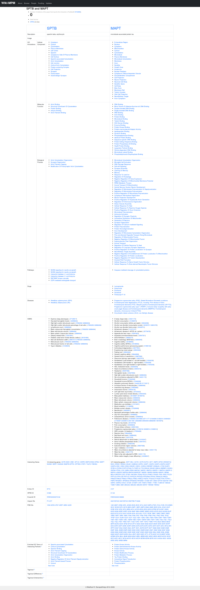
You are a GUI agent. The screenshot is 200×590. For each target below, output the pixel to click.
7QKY (153, 519)
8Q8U (134, 530)
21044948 (153, 419)
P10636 (137, 501)
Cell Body (117, 86)
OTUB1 (128, 474)
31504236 (150, 360)
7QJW (121, 517)
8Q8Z (155, 530)
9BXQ (155, 536)
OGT (123, 474)
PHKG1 (150, 474)
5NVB (156, 507)
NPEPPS (118, 474)
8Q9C (125, 532)
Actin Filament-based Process (61, 561)
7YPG (155, 522)
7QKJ (116, 519)
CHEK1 (138, 466)
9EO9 (125, 538)
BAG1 (113, 464)
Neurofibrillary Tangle (121, 96)
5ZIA (120, 509)
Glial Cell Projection (121, 94)
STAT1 (83, 464)
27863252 (79, 323)
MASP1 (161, 472)
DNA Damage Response (122, 164)
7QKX (148, 519)
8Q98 (168, 530)
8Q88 (154, 528)
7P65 (129, 515)
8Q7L (137, 528)
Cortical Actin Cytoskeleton (60, 65)
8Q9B (121, 532)
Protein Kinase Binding (122, 127)
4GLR (145, 505)
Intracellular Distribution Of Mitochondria (127, 218)
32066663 (133, 414)
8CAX (121, 524)
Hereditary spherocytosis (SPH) (61, 300)
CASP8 (113, 466)
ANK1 (72, 462)
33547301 (142, 335)
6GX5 (112, 511)
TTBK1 (155, 483)
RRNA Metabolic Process (122, 183)
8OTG (150, 526)
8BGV (168, 522)
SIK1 (151, 481)
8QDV (126, 534)
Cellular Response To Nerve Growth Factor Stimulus (131, 262)
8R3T (134, 534)
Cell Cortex (54, 50)
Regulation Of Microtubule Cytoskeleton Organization (132, 233)
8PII (170, 526)
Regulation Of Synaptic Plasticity (125, 216)
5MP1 (134, 507)
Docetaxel (117, 292)
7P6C (154, 515)
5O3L (160, 507)
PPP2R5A (146, 476)
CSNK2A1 (156, 466)
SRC (170, 481)
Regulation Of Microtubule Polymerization (128, 191)
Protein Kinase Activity (122, 544)
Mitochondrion (119, 48)
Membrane (117, 61)
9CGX (164, 536)
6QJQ (113, 513)
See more (51, 565)
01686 (49, 493)
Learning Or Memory (121, 170)
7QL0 (161, 519)
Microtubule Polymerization (123, 212)
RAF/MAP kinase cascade (60, 278)
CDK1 (118, 466)
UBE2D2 (127, 485)
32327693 (131, 373)
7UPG (146, 522)
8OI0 (112, 526)
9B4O (134, 536)
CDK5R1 (132, 466)
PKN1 (165, 474)
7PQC (167, 515)
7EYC (145, 513)
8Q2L (129, 528)
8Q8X (147, 530)
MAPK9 (131, 472)
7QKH (169, 517)
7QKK (121, 519)
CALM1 (128, 464)
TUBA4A (167, 483)
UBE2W (139, 485)
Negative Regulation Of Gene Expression (128, 179)
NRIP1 (55, 464)
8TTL (146, 534)
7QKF (160, 517)
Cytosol (53, 44)
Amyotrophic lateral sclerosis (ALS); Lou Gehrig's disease (133, 313)
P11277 (49, 501)
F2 (133, 468)
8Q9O (113, 534)
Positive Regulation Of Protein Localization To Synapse (133, 249)
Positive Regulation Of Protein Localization (128, 256)
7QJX (126, 517)
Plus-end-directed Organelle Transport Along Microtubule (133, 235)
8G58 (146, 524)
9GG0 (160, 538)
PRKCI (135, 478)
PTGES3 (152, 478)
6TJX (121, 513)
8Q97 (164, 530)
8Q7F (133, 528)
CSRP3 (82, 462)
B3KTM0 (132, 501)
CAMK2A (134, 464)
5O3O (164, 507)
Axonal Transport (120, 243)
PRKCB (113, 478)
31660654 (132, 419)
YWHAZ (156, 485)
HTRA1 (118, 470)
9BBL (138, 536)
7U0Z (133, 522)
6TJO (117, 513)
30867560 (138, 356)
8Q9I (150, 532)
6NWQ (147, 511)
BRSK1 (117, 464)
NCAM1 (49, 464)
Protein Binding (56, 108)
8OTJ (162, 526)
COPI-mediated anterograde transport (63, 280)
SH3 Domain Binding (121, 123)
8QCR (122, 534)
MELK (113, 474)
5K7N (125, 507)
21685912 (154, 429)
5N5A (147, 507)
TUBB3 (117, 485)
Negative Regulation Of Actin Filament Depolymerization (69, 559)
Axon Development (120, 231)
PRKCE (124, 478)
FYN (142, 468)
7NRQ (168, 513)
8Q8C (159, 528)
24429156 (138, 383)
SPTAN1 (78, 464)
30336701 (147, 325)
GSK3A (146, 468)
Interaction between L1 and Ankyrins (63, 274)
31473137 (132, 329)
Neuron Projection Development (125, 197)
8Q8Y (151, 530)
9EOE (129, 538)
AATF (128, 462)
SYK (139, 483)
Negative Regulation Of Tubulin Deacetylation (129, 258)
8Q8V (138, 530)
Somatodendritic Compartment (124, 75)
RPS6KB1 (140, 481)
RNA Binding (118, 112)
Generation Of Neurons (122, 220)
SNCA (155, 481)
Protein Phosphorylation (122, 561)
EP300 (129, 468)
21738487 (117, 421)
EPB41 (97, 462)
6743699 (78, 12)
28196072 (141, 396)
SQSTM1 (165, 481)
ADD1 (68, 462)
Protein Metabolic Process (123, 555)
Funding (41, 3)
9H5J (116, 540)
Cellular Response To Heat (123, 206)
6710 (48, 489)
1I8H (112, 505)
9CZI (112, 538)
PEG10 (145, 474)
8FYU (134, 524)
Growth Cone (118, 67)
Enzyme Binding (119, 125)
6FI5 (158, 509)
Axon (116, 63)
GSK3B (152, 468)
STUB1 (129, 483)
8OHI (163, 524)
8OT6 (138, 526)
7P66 (133, 515)
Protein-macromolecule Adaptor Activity (127, 129)
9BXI (146, 536)
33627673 (140, 358)
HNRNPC (163, 468)
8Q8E (167, 528)
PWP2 (113, 481)
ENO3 (92, 462)
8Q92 (159, 530)
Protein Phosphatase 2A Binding (125, 144)
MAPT (116, 28)
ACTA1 (136, 462)
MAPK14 (114, 472)
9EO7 (120, 538)
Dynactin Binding (120, 133)
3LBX (70, 505)
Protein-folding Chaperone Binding (125, 142)
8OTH (154, 526)
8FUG (130, 524)
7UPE (137, 522)
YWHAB (150, 485)
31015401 (135, 404)
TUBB (113, 485)
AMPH (156, 462)
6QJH (160, 511)
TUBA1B (161, 483)
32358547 (145, 456)
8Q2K (125, 528)
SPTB (52, 28)
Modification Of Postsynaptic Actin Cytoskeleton (67, 166)
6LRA (129, 511)
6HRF (125, 511)
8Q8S (129, 530)
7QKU (134, 519)
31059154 (140, 429)
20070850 (139, 419)
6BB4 (128, 509)
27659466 (137, 431)
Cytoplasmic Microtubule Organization (127, 195)
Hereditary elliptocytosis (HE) (60, 302)
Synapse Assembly (120, 168)
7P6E (162, 515)
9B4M (125, 536)
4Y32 (158, 505)
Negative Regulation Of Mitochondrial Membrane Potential (133, 181)
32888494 (86, 323)
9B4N (130, 536)
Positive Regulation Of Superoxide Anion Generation (131, 199)
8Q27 (117, 528)
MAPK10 (150, 470)
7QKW (143, 519)
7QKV (139, 519)
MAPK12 (162, 470)
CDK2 (122, 466)
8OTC (146, 526)
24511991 (131, 421)
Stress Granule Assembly (123, 204)
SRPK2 (118, 483)
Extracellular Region (121, 42)
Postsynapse (55, 73)
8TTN (150, 534)
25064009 (145, 421)
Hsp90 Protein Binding (121, 146)
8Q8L (116, 530)
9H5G (112, 540)
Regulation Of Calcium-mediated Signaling (128, 224)
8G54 (138, 524)
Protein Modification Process (124, 553)
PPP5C (152, 476)
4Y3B (162, 505)
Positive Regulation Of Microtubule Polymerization (131, 193)
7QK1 (139, 517)
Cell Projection (55, 69)
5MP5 (143, 507)
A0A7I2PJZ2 (115, 501)
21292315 (160, 419)
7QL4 (116, 522)
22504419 (137, 369)
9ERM (143, 538)
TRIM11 (149, 483)
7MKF (154, 513)
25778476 (147, 331)
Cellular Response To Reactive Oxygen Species (130, 208)
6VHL (133, 513)
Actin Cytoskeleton (57, 61)
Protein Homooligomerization (124, 229)
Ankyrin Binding (56, 110)
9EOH (138, 538)
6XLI (140, 513)
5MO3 (130, 507)
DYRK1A (114, 468)
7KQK (149, 513)
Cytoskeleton (55, 46)
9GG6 (169, 538)
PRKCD (118, 478)
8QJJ (130, 534)
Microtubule (118, 55)
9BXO (151, 536)
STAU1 (124, 483)
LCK (122, 470)
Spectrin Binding (56, 548)
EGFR (124, 468)
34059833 (74, 321)
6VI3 (137, 513)
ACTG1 (146, 462)
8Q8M (121, 530)
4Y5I (166, 505)
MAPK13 (169, 470)
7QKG (165, 517)
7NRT (117, 515)
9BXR (160, 536)
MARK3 (150, 472)
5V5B (112, 509)
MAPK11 (156, 470)
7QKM (130, 519)
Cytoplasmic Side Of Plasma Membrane (64, 55)
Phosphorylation (119, 563)
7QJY (130, 517)
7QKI (112, 519)
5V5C (117, 509)
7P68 (141, 515)
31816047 (142, 439)
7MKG (158, 513)
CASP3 (157, 464)
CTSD (162, 466)
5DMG (170, 505)
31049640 (66, 346)
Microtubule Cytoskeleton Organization (127, 160)
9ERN (147, 538)
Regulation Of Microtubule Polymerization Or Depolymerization (135, 189)
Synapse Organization (58, 162)
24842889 (138, 421)
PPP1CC (127, 476)
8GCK (151, 524)
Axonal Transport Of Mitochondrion (126, 185)
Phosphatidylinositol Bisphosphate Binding (128, 154)
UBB (122, 485)
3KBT (61, 505)
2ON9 (120, 505)
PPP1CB (120, 476)
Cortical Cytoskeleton (58, 546)
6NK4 (138, 511)
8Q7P (146, 528)
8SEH (139, 534)
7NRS (113, 515)
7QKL (125, 519)
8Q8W (143, 530)
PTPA (162, 478)
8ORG (133, 526)
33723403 (137, 391)
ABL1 (132, 462)
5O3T (168, 507)
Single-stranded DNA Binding (124, 110)
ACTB (63, 462)
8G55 (142, 524)
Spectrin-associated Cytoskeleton (62, 59)
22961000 (134, 427)
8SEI (142, 534)
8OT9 (142, 526)
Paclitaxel (117, 290)
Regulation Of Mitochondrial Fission (126, 237)
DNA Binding (118, 104)
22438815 (124, 421)
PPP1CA (114, 476)
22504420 (142, 394)
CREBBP (149, 466)
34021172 (132, 319)
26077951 (136, 348)
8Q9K (159, 532)
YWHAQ (94, 464)
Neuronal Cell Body (120, 82)
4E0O (137, 505)
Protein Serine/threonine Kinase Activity (127, 546)
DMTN (88, 462)
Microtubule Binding (121, 119)
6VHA (129, 513)
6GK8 (166, 509)
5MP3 (138, 507)
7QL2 (169, 519)
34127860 (129, 448)
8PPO (113, 528)
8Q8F (112, 530)
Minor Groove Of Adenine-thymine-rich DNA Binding (131, 106)
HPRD (32, 22)
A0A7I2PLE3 (124, 501)
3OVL (125, 505)
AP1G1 (77, 462)
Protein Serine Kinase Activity (124, 548)
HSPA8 (113, 470)
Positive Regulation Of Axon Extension (127, 210)
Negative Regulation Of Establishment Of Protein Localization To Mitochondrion (141, 254)
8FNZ (126, 524)
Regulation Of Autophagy (122, 177)
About (20, 3)
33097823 (135, 333)
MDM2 (166, 472)
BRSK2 (123, 464)
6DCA (150, 509)
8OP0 (116, 526)
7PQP (113, 517)
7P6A (145, 515)
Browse (26, 3)
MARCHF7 (137, 472)
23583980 (134, 387)
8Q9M (167, 532)
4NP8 (150, 505)
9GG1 (165, 538)
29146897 (134, 396)
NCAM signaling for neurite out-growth (63, 270)
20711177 (146, 419)
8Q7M (142, 528)
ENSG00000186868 (117, 497)
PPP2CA (133, 476)
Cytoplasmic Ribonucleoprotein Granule (127, 73)
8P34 (166, 526)
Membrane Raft (119, 90)
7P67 (137, 515)
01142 (113, 493)
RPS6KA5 (133, 481)
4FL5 (141, 505)
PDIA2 (140, 474)
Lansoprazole (118, 286)
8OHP (168, 524)
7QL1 (165, 519)
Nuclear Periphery (120, 71)
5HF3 (121, 507)
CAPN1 (140, 464)
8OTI (158, 526)
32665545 (138, 339)
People (33, 3)
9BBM (143, 536)
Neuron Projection (120, 80)
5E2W (117, 507)
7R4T (120, 522)
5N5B (151, 507)
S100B (147, 481)
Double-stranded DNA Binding (124, 108)
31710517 (145, 383)
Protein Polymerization (122, 227)
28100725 (132, 423)
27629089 (135, 408)
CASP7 (167, 464)
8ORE (125, 526)
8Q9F (138, 532)
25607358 (141, 446)
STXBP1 (135, 483)
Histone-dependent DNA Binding (125, 150)
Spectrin (53, 53)
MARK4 (155, 472)
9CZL (116, 538)
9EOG (133, 538)
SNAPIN (66, 464)
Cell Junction (55, 63)
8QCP (117, 534)
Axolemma (118, 69)
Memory (117, 172)
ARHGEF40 (167, 462)
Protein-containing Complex (60, 67)
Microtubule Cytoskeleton (122, 59)
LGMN (127, 470)
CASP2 (151, 464)
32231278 (129, 437)
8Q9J (154, 532)
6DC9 (145, 509)
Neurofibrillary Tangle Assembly (125, 251)
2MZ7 (116, 505)
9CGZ (169, 536)
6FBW (154, 509)
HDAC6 (157, 468)
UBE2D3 (133, 485)
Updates (49, 3)
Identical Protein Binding (122, 137)
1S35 (48, 505)
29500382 (137, 350)
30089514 (147, 429)
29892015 (129, 337)
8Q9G (142, 532)
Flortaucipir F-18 (119, 294)
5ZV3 (124, 509)
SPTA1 (72, 464)
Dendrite (117, 65)
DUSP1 (167, 466)
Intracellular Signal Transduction (125, 559)
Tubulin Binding (119, 121)
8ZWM (113, 536)
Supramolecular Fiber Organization (126, 241)
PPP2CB (140, 476)
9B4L (121, 536)
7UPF (141, 522)
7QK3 (147, 517)
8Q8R (125, 530)
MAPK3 (119, 472)
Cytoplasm (54, 42)
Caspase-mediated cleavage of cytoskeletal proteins (131, 270)
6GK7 (162, 509)
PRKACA (159, 476)
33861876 (153, 325)
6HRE (121, 511)
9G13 (156, 538)
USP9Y (144, 485)
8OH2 (159, 524)
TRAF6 (144, 483)
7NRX (126, 515)
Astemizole (118, 288)
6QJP (169, 511)
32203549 (134, 367)
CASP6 (162, 464)
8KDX (155, 524)
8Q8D (163, 528)
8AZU (159, 522)
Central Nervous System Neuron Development (129, 187)
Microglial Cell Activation (122, 162)
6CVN (137, 509)
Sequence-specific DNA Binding (125, 140)
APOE (161, 462)
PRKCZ (140, 478)
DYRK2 (119, 468)
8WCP (163, 534)
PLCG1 (169, 474)
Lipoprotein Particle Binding (123, 148)
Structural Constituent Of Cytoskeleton (64, 106)
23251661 (69, 335)
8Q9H (146, 532)
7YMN (150, 522)
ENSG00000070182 (53, 497)
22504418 (131, 389)
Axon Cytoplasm (119, 98)
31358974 (133, 321)
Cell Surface (55, 57)
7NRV (121, 515)
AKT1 (151, 462)
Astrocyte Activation (121, 214)
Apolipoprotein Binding (121, 131)
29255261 (127, 410)
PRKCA (165, 476)
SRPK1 (113, 483)
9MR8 (125, 540)
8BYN (112, 524)
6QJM (165, 511)
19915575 (159, 421)
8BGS (164, 522)
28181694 (84, 337)
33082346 (131, 443)
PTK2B (157, 478)
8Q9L (163, 532)
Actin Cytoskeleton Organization (61, 160)
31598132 (147, 346)
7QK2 (143, 517)
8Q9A (117, 532)
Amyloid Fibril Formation (122, 260)
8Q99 (112, 532)
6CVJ (133, 509)
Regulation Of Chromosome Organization (128, 202)
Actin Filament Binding (58, 112)
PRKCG (130, 478)
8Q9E (134, 532)
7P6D (158, 515)
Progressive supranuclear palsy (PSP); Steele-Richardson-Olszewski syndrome (141, 300)
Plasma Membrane (57, 48)
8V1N (159, 534)
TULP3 (88, 464)
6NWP (142, 511)
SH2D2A (60, 464)
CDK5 (127, 466)
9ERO (152, 538)
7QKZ (157, 519)
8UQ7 (155, 534)
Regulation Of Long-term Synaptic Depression (129, 247)
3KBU (65, 505)
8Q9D (129, 532)
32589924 (139, 416)
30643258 (145, 323)
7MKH (163, 513)
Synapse (54, 71)
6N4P (133, 511)
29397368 (125, 371)
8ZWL (168, 534)
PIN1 (160, 474)
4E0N (133, 505)
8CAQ (117, 524)
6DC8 (141, 509)
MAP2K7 (137, 470)
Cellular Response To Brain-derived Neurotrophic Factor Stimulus (136, 264)
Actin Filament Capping (58, 164)
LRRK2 (131, 470)
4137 (112, 489)
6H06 (116, 511)
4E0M (129, 505)
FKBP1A (137, 468)
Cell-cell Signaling (120, 166)
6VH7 (125, 513)
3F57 (57, 505)
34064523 (167, 419)
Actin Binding (55, 104)
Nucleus (117, 44)
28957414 (72, 339)
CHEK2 (143, 466)
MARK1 (144, 472)
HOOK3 (169, 468)
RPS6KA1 (118, 481)
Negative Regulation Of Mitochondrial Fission (129, 239)
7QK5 (151, 517)
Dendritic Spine (119, 84)
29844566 (135, 354)
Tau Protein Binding (120, 557)
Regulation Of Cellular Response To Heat (128, 245)
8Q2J (121, 528)
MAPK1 (143, 470)
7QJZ (134, 517)
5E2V (112, 507)
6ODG (152, 511)
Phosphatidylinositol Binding (123, 135)
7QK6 (156, 517)
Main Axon (118, 88)
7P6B (150, 515)
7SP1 (129, 522)
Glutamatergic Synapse (58, 75)
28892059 (152, 421)
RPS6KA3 (126, 481)
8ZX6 (117, 536)
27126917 (73, 319)
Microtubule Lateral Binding (123, 152)
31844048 (131, 379)
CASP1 (146, 464)
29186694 (129, 342)
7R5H (125, 522)
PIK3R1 (156, 474)
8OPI (120, 526)
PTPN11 (168, 478)
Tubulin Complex (119, 92)
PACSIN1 (134, 474)
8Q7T (150, 528)
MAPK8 (125, 472)
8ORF (129, 526)
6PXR (156, 511)
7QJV (117, 517)
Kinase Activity (119, 551)
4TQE (154, 505)
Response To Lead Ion (121, 175)
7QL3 (112, 522)
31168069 (129, 406)
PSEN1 (145, 478)
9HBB (121, 540)
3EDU (53, 505)
